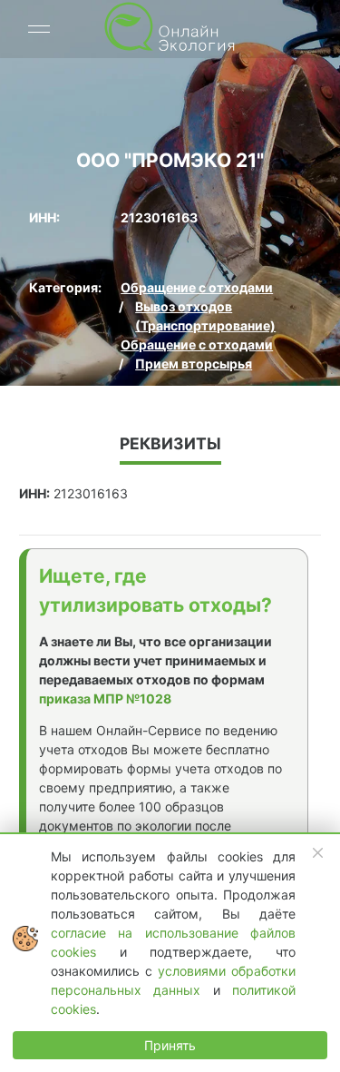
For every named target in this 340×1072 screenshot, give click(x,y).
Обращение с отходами (197, 287)
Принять (170, 1045)
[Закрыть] (318, 853)
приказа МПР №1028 (105, 698)
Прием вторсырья (193, 363)
